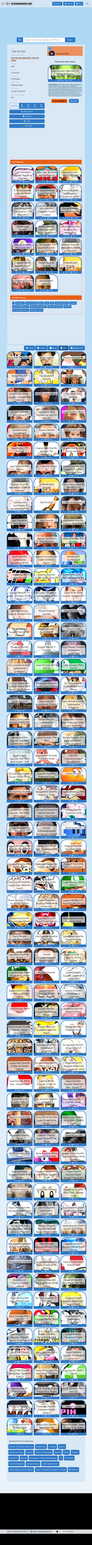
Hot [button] (65, 348)
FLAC (35, 107)
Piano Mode (28, 126)
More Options (28, 112)
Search (70, 40)
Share (28, 121)
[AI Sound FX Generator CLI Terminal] (28, 1531)
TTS (23, 1531)
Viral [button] (31, 348)
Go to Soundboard (59, 101)
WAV (28, 107)
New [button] (54, 348)
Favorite (28, 116)
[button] (57, 1532)
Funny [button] (42, 348)
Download (14, 106)
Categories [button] (78, 348)
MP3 (22, 107)
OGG (41, 107)
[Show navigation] (87, 4)
